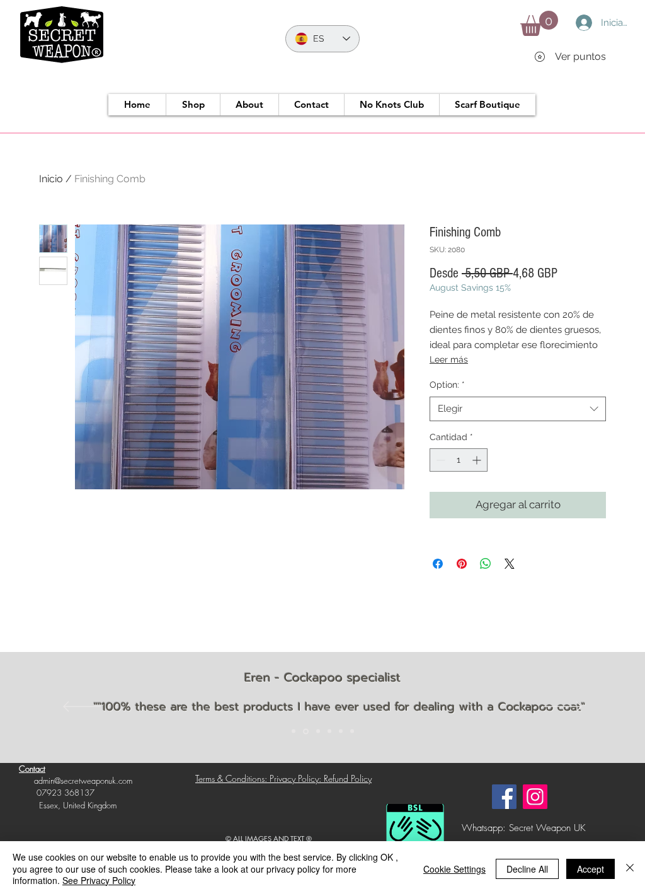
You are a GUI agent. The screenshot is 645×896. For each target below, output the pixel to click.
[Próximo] (563, 707)
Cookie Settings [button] (454, 869)
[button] (539, 23)
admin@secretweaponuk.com (83, 780)
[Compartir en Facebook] (437, 563)
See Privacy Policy (98, 880)
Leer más (449, 359)
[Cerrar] (629, 868)
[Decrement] (439, 460)
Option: (447, 385)
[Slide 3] (318, 731)
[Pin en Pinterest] (461, 563)
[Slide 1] (293, 731)
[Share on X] (509, 563)
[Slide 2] (306, 731)
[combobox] (518, 409)
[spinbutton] (458, 460)
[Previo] (82, 707)
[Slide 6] (352, 731)
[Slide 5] (341, 731)
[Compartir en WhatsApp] (485, 563)
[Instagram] (535, 796)
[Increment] (478, 460)
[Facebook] (504, 796)
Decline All (527, 869)
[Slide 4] (329, 731)
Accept (590, 869)
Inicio (51, 179)
